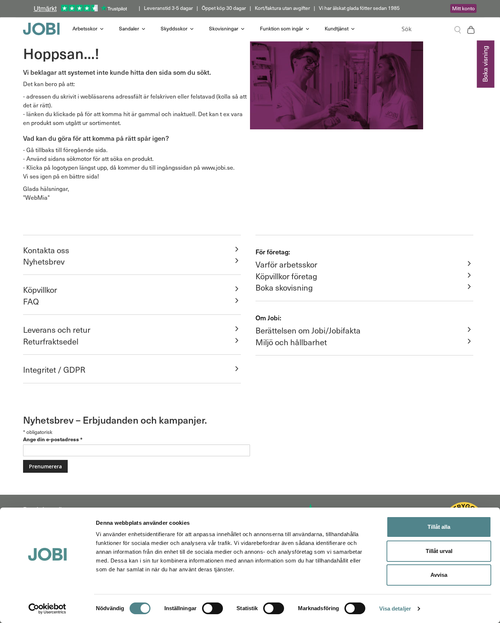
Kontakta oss (46, 249)
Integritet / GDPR (54, 369)
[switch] (212, 609)
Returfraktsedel (50, 341)
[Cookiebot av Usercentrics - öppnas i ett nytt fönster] (47, 608)
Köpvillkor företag (286, 275)
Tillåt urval (439, 551)
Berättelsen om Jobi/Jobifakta (308, 330)
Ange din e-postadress (52, 439)
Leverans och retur (56, 329)
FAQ (31, 301)
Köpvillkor (40, 289)
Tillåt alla (439, 527)
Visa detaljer (395, 608)
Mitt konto (463, 8)
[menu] (230, 29)
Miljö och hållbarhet (291, 341)
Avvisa (438, 575)
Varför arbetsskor (286, 264)
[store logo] (45, 29)
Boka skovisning (284, 287)
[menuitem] (88, 29)
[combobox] (429, 29)
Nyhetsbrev (43, 261)
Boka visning (484, 64)
